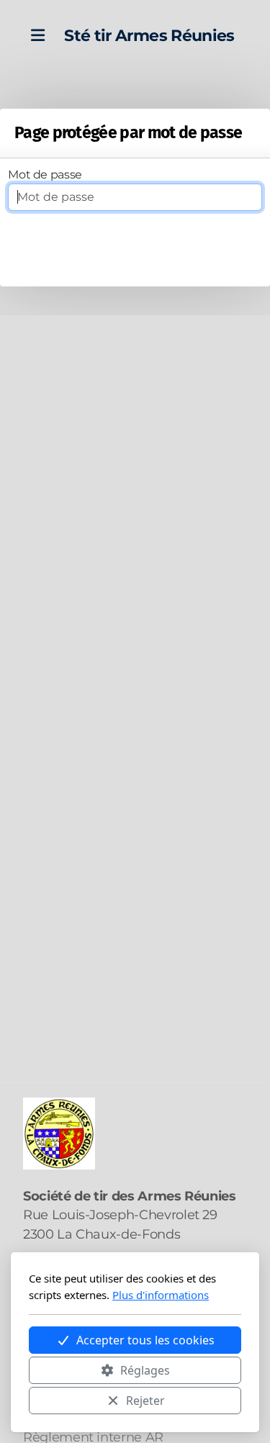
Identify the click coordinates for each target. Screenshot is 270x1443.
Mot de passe (45, 174)
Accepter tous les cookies (145, 1340)
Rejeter (145, 1400)
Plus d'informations (160, 1295)
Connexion (135, 253)
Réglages (145, 1370)
